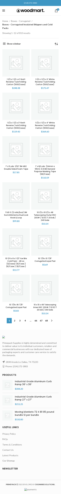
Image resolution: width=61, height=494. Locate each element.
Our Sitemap (8, 460)
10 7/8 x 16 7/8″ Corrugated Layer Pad (16, 306)
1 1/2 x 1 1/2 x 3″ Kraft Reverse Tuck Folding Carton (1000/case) (16, 125)
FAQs (5, 439)
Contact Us (8, 450)
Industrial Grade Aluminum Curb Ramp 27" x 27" (33, 398)
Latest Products (10, 455)
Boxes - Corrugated (21, 21)
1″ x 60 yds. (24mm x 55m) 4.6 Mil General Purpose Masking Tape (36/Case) (45, 170)
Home (5, 21)
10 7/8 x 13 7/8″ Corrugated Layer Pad (45, 259)
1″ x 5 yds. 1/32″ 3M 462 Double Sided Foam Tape (16, 167)
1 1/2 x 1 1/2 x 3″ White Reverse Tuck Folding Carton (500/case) (45, 82)
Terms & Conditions (12, 444)
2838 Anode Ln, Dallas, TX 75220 (22, 362)
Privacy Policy (9, 433)
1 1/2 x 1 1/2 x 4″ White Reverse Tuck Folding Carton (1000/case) (45, 125)
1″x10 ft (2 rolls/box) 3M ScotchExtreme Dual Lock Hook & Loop (16, 215)
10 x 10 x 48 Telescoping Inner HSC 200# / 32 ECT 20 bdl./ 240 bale (45, 307)
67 (41, 320)
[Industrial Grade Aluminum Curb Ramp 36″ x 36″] (7, 385)
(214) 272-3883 (30, 3)
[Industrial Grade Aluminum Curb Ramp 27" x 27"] (7, 400)
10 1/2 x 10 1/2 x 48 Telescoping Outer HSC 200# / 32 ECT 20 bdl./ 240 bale (45, 216)
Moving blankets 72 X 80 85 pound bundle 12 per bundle (34, 413)
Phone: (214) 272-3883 (16, 366)
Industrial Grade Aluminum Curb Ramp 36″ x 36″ (33, 383)
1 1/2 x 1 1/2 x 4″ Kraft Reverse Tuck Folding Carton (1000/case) (16, 82)
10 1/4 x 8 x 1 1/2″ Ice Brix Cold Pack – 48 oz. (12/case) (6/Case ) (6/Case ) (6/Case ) (16, 262)
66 (36, 320)
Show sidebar (14, 43)
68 (46, 320)
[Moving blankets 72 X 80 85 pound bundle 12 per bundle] (7, 415)
